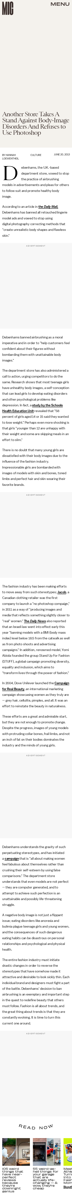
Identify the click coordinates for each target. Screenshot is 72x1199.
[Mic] (7, 8)
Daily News (38, 621)
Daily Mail (50, 206)
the (41, 206)
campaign (12, 858)
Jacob (61, 592)
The (27, 621)
